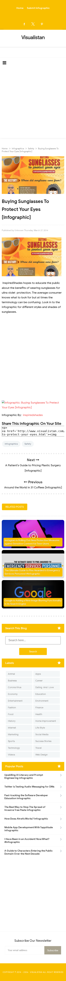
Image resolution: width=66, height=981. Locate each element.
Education (40, 694)
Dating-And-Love (44, 687)
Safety (27, 443)
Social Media (41, 734)
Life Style (40, 727)
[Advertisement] (33, 103)
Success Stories (43, 741)
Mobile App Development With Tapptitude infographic (28, 829)
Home (19, 8)
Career (39, 680)
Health (38, 714)
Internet (12, 727)
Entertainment (15, 700)
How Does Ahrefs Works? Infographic (26, 818)
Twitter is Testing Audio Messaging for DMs (29, 786)
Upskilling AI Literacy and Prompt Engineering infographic (23, 776)
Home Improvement (45, 720)
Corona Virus (14, 687)
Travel (38, 747)
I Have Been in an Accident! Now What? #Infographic (26, 841)
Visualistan (36, 972)
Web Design (41, 754)
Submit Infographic (38, 8)
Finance (39, 707)
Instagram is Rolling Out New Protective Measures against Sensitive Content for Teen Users (32, 542)
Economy (13, 694)
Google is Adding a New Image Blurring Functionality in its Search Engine (33, 602)
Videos (11, 754)
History (11, 720)
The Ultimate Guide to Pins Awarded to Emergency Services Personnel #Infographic (32, 572)
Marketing (13, 734)
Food (10, 714)
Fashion (12, 707)
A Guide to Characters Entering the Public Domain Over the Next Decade (28, 852)
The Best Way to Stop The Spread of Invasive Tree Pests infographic (24, 809)
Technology (14, 747)
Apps (38, 673)
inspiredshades (32, 415)
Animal (11, 673)
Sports (11, 741)
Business (12, 680)
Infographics (11, 443)
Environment (41, 700)
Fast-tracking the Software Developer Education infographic (26, 797)
